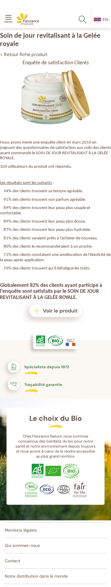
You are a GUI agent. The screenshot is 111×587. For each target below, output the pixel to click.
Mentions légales (21, 530)
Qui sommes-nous (22, 545)
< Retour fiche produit (23, 54)
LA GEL (44, 297)
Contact (12, 560)
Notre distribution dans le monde (36, 576)
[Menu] (9, 19)
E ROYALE (65, 297)
